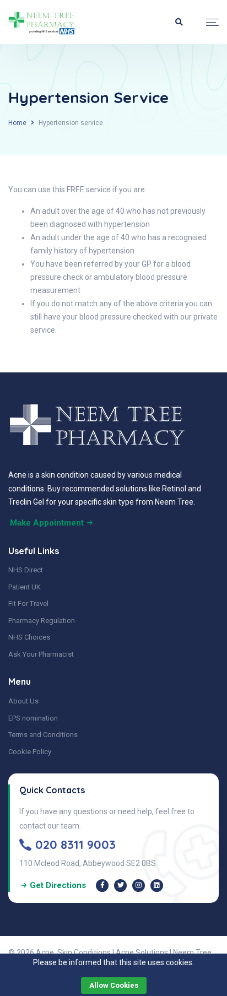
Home (17, 123)
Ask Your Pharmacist (41, 654)
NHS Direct (25, 570)
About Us (23, 701)
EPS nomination (33, 718)
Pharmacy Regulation (41, 620)
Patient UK (24, 587)
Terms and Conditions (43, 734)
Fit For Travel (28, 603)
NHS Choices (29, 637)
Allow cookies (113, 985)
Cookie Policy (29, 752)
